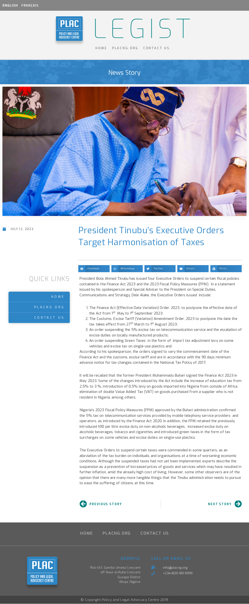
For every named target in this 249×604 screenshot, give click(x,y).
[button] (94, 268)
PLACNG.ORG (125, 48)
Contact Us (156, 48)
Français (30, 5)
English (10, 5)
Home (101, 48)
